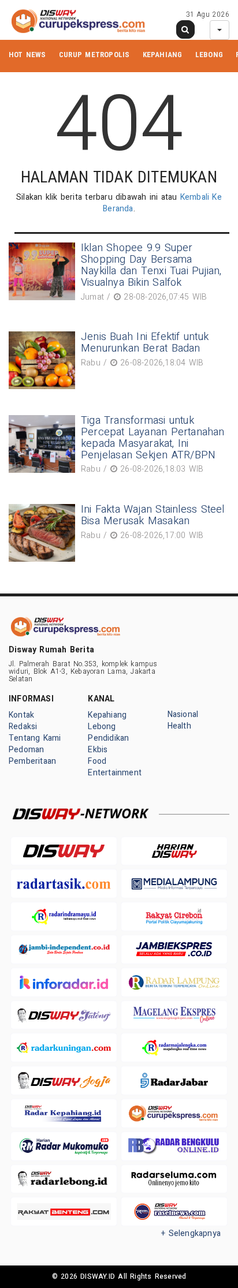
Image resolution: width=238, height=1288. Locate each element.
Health (179, 726)
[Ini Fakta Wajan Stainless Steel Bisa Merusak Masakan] (43, 533)
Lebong (209, 54)
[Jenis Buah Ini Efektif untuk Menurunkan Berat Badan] (43, 360)
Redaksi (23, 726)
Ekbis (97, 750)
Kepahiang (163, 54)
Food (97, 761)
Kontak (21, 715)
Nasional (183, 714)
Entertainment (115, 773)
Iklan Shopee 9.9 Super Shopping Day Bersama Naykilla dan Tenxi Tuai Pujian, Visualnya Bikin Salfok (151, 265)
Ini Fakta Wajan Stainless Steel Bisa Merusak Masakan (153, 515)
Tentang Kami (35, 738)
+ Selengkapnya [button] (191, 1233)
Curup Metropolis (94, 54)
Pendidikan (108, 738)
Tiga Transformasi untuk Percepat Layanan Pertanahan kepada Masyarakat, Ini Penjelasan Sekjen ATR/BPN (153, 437)
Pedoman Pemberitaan (32, 755)
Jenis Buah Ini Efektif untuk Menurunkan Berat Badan (145, 342)
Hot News (27, 54)
